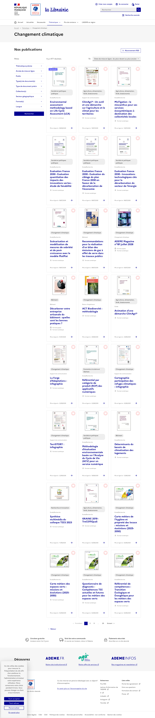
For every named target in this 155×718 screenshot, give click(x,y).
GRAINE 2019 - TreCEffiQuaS (90, 520)
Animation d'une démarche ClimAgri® (126, 312)
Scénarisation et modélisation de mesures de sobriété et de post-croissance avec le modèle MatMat (61, 249)
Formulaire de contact (130, 691)
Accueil (20, 22)
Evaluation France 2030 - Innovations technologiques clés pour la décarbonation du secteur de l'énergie (126, 179)
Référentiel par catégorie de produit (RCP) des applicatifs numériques (92, 386)
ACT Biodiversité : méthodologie (92, 310)
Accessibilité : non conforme (95, 715)
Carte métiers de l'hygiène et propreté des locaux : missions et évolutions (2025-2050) (126, 524)
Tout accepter (14, 699)
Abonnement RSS (132, 50)
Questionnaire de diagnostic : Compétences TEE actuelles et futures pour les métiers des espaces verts (93, 591)
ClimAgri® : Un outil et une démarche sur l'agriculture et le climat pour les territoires (93, 107)
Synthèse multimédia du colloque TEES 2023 (61, 519)
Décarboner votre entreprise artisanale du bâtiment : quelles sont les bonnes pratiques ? (60, 316)
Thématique (25, 28)
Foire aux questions (128, 687)
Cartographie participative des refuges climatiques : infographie (125, 382)
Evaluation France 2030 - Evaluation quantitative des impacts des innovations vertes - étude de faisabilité (61, 179)
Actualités (30, 22)
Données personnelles (75, 715)
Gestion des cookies (114, 715)
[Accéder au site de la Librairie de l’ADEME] (57, 9)
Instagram (104, 699)
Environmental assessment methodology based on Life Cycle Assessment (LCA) (61, 107)
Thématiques (53, 22)
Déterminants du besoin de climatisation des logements (124, 449)
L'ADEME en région (88, 22)
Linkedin (103, 696)
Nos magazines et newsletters (123, 664)
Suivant (109, 623)
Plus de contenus (70, 22)
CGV (45, 715)
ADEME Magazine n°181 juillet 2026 (124, 243)
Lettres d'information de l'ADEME (109, 688)
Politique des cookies (57, 715)
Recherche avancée (132, 15)
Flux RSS (103, 684)
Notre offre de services (88, 664)
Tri (89, 58)
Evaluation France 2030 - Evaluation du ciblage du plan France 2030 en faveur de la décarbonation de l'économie (93, 180)
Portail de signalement (130, 684)
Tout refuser (14, 703)
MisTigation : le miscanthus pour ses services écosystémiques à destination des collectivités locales (126, 109)
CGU (40, 715)
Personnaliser (14, 708)
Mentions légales (30, 715)
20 (103, 623)
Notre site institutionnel (55, 664)
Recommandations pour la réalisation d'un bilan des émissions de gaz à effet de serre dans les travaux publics (92, 249)
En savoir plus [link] (14, 712)
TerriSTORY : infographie (57, 446)
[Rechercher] (139, 10)
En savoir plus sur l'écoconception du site (72, 688)
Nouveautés (41, 22)
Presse (124, 694)
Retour (53, 629)
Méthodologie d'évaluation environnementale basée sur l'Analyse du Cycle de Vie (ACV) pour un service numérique (92, 455)
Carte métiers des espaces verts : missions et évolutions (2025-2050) (60, 589)
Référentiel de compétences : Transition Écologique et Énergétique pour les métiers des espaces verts (124, 592)
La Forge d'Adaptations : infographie (58, 380)
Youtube (103, 703)
